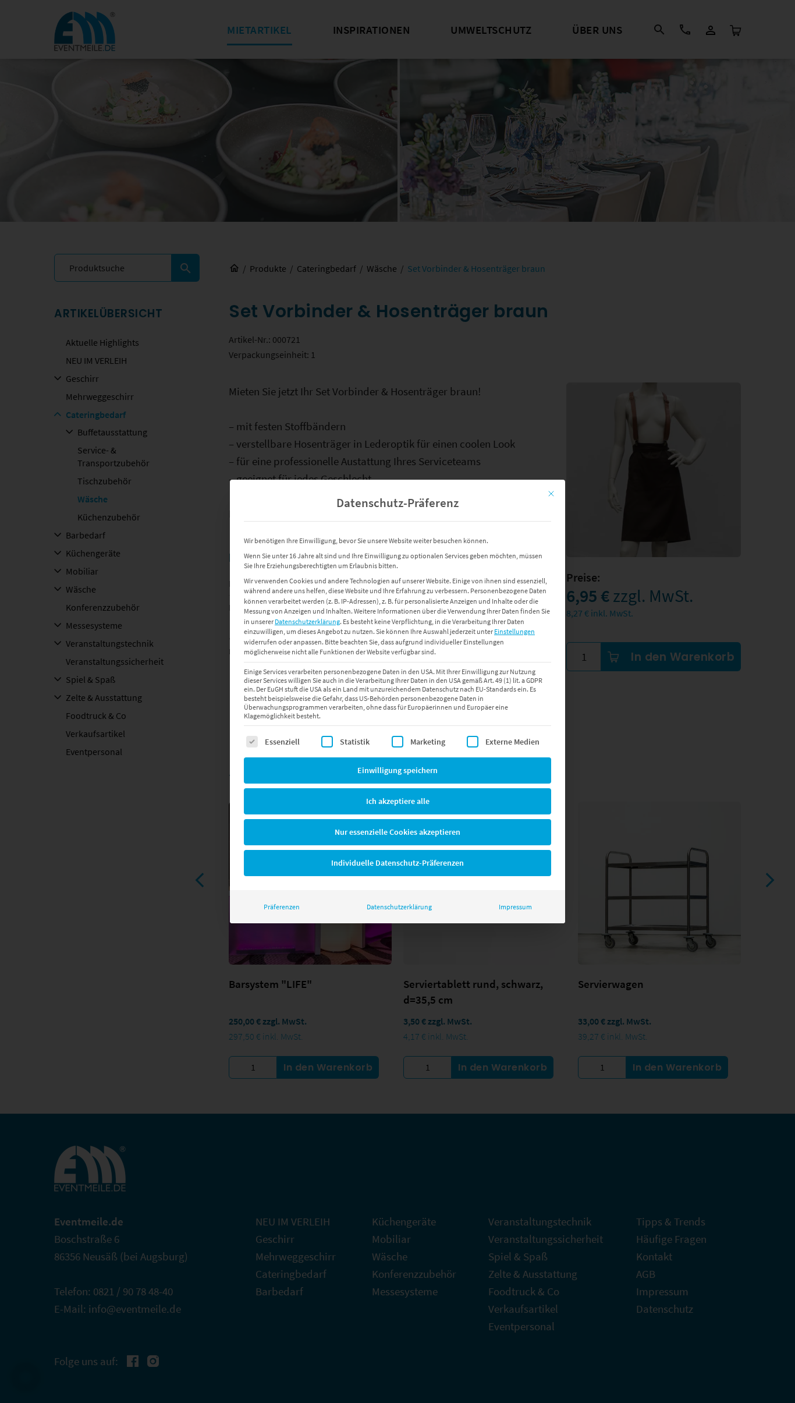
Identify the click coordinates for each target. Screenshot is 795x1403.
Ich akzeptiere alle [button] (398, 801)
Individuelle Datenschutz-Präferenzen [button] (397, 863)
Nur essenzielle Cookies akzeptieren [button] (397, 832)
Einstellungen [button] (514, 631)
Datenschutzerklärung (307, 621)
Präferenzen (282, 906)
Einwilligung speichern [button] (397, 770)
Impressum (515, 906)
